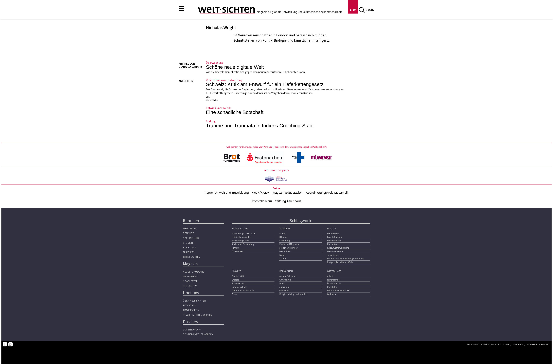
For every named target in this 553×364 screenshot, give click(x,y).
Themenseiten (191, 257)
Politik (331, 228)
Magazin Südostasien (287, 193)
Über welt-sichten (194, 300)
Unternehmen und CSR (338, 290)
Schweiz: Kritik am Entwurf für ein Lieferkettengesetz (265, 84)
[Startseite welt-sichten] (226, 10)
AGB (507, 344)
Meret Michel (212, 100)
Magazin (190, 264)
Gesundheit (285, 251)
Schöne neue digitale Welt (235, 67)
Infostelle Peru (262, 201)
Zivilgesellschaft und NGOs (340, 262)
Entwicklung (240, 228)
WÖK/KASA (260, 193)
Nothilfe (235, 247)
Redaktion (189, 305)
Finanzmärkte (334, 283)
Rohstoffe (332, 287)
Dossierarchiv (192, 329)
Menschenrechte (335, 251)
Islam (282, 283)
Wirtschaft (334, 271)
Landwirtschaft (239, 287)
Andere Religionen (288, 276)
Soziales (284, 228)
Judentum (284, 287)
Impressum (532, 344)
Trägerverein (191, 310)
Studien (188, 243)
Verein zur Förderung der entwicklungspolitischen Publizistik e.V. (295, 147)
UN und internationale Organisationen (345, 258)
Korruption (332, 244)
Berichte (188, 233)
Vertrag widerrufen (492, 344)
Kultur (282, 255)
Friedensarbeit (334, 240)
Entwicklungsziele (240, 240)
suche (362, 10)
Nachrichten (191, 238)
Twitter (10, 344)
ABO (353, 10)
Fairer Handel (333, 279)
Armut (282, 233)
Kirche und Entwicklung (243, 244)
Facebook (5, 344)
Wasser (235, 294)
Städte (282, 258)
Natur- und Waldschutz (243, 290)
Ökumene (284, 290)
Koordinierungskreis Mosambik (327, 193)
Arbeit (330, 276)
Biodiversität (238, 276)
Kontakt (545, 344)
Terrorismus (333, 255)
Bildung (283, 237)
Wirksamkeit (238, 251)
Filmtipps (189, 252)
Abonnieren (190, 276)
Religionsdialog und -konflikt (293, 294)
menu (181, 9)
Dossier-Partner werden (198, 334)
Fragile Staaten (334, 237)
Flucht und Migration (289, 244)
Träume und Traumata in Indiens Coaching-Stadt (260, 125)
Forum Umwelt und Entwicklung (227, 193)
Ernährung (284, 240)
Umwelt (236, 271)
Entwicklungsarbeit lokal (243, 233)
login (369, 10)
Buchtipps (189, 247)
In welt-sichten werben (197, 315)
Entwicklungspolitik (241, 237)
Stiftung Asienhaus (288, 201)
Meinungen (190, 228)
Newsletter (190, 281)
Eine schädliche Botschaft (235, 112)
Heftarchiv (190, 286)
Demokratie (333, 233)
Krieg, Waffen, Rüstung (338, 247)
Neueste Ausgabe (193, 271)
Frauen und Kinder (288, 247)
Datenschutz (473, 344)
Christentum (285, 279)
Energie (235, 279)
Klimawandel (238, 283)
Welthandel (332, 294)
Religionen (286, 271)
